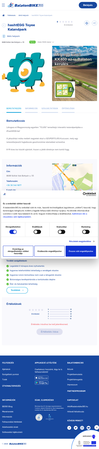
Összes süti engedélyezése (81, 251)
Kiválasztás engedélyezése (50, 251)
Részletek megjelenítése (80, 241)
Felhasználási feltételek (12, 422)
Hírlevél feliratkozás (75, 411)
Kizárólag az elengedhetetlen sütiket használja (18, 251)
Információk (8, 400)
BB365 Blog (7, 406)
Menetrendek (7, 411)
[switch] (37, 232)
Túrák (4, 379)
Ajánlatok (6, 369)
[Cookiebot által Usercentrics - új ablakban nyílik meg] (84, 194)
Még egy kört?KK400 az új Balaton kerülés (73, 59)
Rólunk (70, 369)
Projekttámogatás (74, 379)
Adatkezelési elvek (10, 427)
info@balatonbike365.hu (77, 406)
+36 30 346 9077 (13, 185)
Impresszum (72, 385)
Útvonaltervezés (11, 386)
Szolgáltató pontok (10, 374)
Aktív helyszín (24, 15)
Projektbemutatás (74, 374)
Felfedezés (12, 15)
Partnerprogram (76, 391)
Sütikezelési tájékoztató (12, 432)
